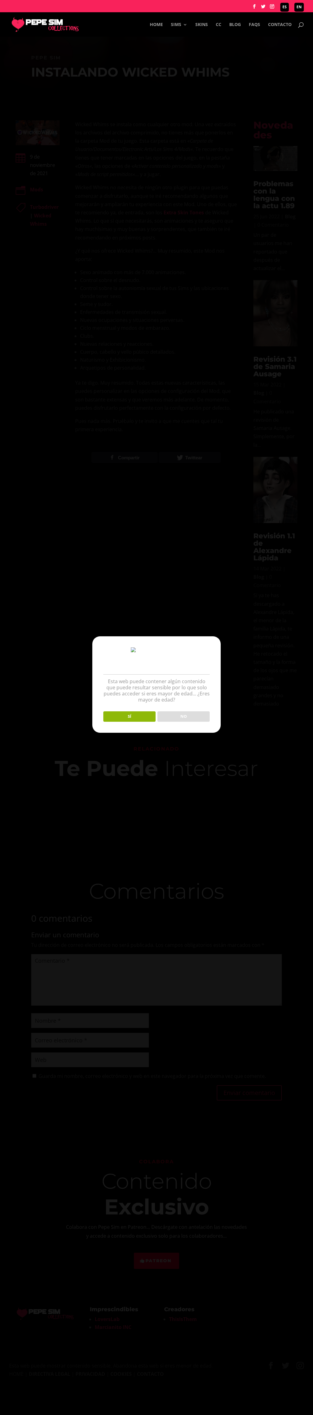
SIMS (176, 24)
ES (284, 7)
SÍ (129, 716)
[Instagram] (272, 8)
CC (218, 24)
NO (183, 716)
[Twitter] (263, 8)
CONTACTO (280, 24)
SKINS (201, 24)
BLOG (235, 24)
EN (299, 7)
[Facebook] (254, 8)
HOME (156, 24)
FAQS (254, 24)
